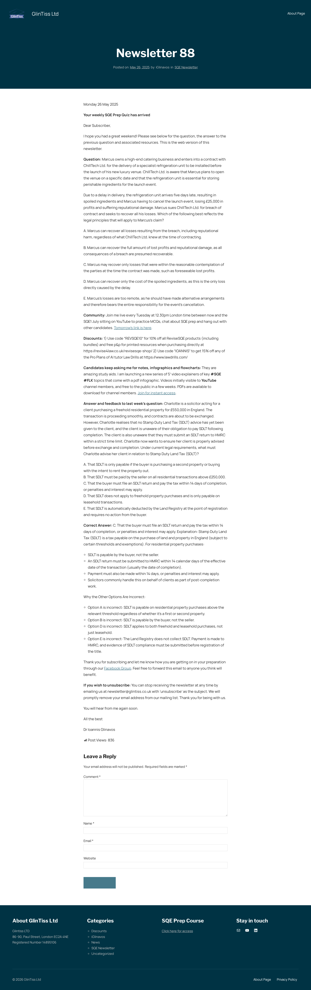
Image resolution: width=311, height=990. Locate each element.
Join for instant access (156, 392)
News (95, 942)
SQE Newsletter (186, 67)
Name (89, 823)
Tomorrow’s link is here (132, 327)
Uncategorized (102, 953)
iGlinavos (98, 937)
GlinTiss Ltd (45, 13)
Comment (92, 776)
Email (88, 841)
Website (90, 858)
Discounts (99, 931)
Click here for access (177, 931)
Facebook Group (117, 668)
